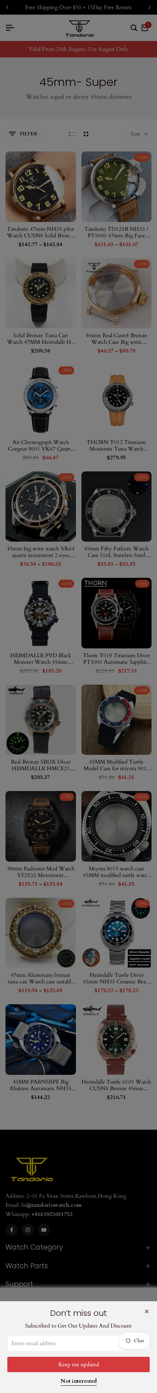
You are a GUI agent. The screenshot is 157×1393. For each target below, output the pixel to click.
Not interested (79, 1381)
